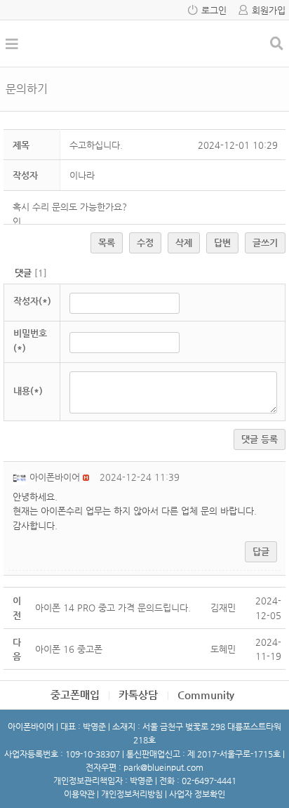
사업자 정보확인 (197, 794)
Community (205, 695)
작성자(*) (32, 301)
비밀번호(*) (30, 340)
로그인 (214, 10)
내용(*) (28, 390)
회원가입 (268, 10)
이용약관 (79, 794)
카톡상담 (138, 695)
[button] (21, 477)
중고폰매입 (75, 695)
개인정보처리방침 (132, 794)
